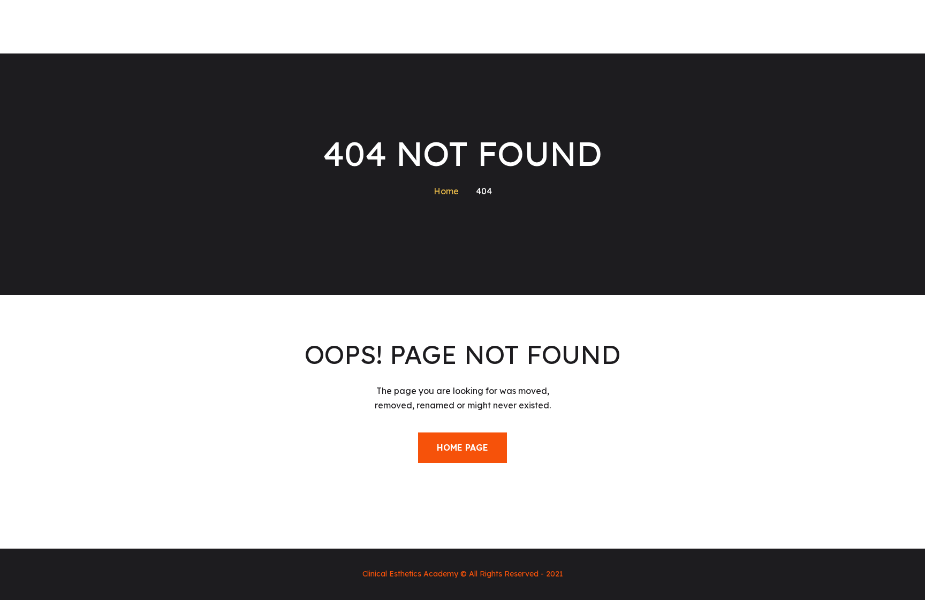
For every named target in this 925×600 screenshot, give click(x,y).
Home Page (462, 447)
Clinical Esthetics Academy (410, 574)
